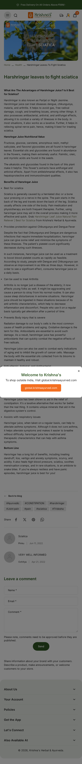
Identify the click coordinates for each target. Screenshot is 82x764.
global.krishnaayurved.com (41, 387)
